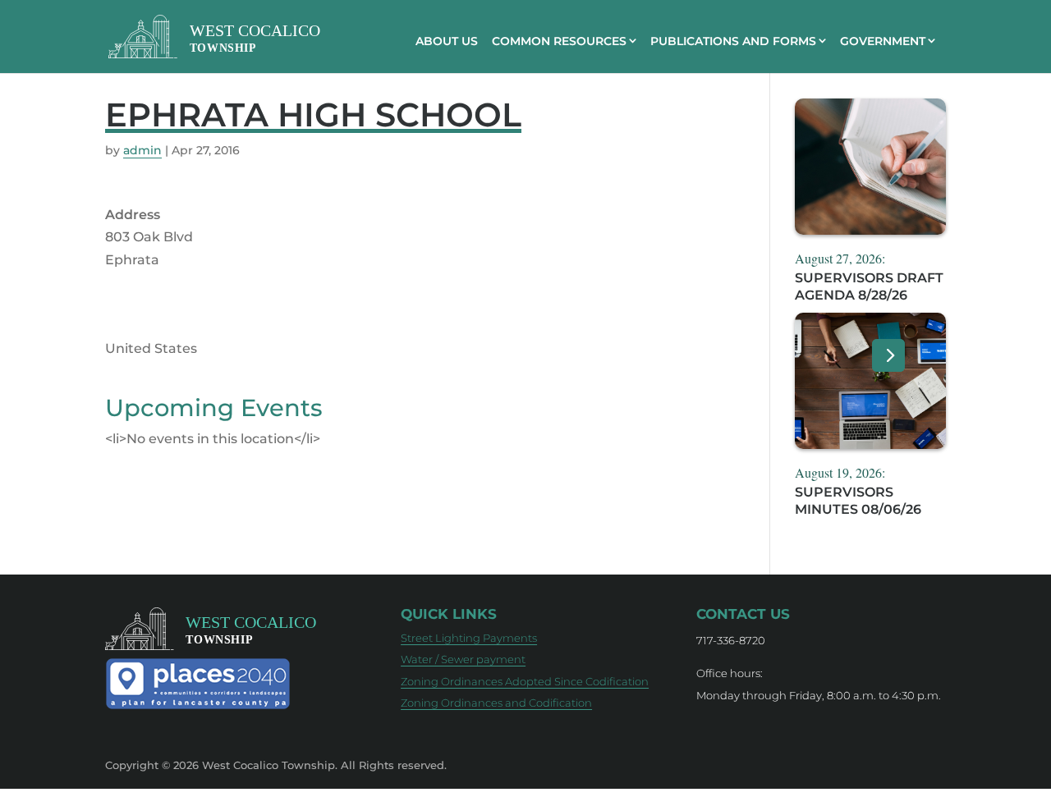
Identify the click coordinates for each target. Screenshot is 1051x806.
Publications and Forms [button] (733, 41)
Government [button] (882, 41)
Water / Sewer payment (463, 659)
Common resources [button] (559, 41)
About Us (446, 41)
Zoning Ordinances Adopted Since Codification (525, 681)
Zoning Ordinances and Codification (496, 702)
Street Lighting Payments (469, 637)
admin (142, 150)
